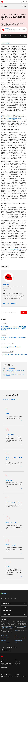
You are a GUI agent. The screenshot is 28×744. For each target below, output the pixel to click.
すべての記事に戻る (6, 43)
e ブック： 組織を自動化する (10, 368)
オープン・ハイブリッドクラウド (14, 459)
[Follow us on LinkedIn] (6, 291)
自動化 (21, 123)
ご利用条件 (17, 674)
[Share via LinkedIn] (7, 36)
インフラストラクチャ (12, 523)
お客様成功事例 (13, 25)
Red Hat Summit (4, 667)
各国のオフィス (18, 661)
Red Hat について (4, 635)
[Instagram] (15, 599)
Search (23, 312)
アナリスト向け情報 (5, 643)
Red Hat (7, 28)
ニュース (16, 635)
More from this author (9, 303)
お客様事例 (3, 640)
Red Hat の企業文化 (5, 638)
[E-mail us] (11, 36)
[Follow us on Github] (4, 291)
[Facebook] (8, 599)
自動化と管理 (4, 25)
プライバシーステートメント (6, 674)
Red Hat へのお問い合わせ (6, 663)
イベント (2, 661)
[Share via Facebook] (5, 36)
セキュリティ (10, 480)
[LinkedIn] (2, 599)
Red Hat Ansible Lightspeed (15, 249)
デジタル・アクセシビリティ (20, 676)
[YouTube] (5, 599)
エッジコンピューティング (14, 502)
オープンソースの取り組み (20, 638)
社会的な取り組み (18, 640)
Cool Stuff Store (18, 664)
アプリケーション (11, 545)
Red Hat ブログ (4, 6)
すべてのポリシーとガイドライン (6, 677)
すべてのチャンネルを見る (10, 400)
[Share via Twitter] (9, 36)
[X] (12, 599)
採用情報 (16, 643)
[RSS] (25, 36)
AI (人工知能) (10, 434)
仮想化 (8, 566)
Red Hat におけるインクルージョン (7, 665)
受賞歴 (16, 630)
